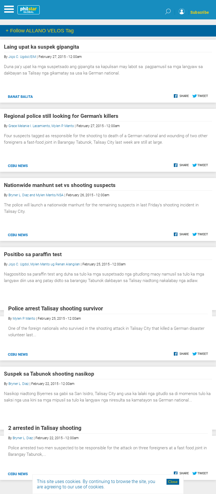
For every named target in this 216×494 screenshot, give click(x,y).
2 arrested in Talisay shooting (44, 428)
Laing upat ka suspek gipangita (41, 47)
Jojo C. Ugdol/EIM (22, 57)
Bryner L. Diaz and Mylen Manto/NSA (36, 195)
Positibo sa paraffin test (33, 254)
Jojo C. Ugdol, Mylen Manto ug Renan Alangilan (44, 264)
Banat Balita (20, 96)
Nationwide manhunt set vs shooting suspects (60, 185)
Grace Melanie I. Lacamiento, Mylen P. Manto (41, 126)
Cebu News (18, 166)
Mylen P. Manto (24, 319)
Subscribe (199, 12)
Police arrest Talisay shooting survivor (55, 308)
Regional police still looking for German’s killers (61, 116)
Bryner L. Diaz (18, 384)
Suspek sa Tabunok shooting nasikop (49, 374)
